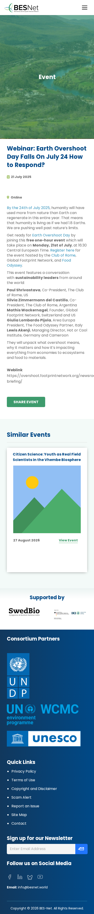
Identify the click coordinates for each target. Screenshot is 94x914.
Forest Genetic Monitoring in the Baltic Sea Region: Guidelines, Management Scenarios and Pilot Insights (45, 462)
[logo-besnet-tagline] (21, 8)
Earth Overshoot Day (51, 235)
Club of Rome (63, 255)
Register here (62, 250)
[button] (84, 7)
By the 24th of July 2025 (28, 207)
